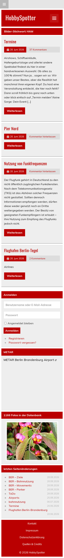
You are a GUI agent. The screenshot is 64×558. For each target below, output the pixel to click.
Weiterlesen (14, 111)
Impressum (32, 530)
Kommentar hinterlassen (42, 136)
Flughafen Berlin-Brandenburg (28, 510)
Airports (14, 497)
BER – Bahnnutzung (21, 481)
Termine (10, 41)
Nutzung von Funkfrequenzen (25, 163)
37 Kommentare (38, 49)
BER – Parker (17, 489)
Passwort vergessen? (22, 342)
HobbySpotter (20, 17)
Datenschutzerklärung (32, 537)
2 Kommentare (37, 258)
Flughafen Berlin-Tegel (21, 250)
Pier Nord (11, 128)
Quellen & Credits (32, 544)
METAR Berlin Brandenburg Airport (29, 360)
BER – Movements (20, 485)
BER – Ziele (16, 477)
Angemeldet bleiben (20, 323)
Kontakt (32, 523)
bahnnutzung (17, 501)
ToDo (12, 493)
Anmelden (12, 330)
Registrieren (16, 338)
